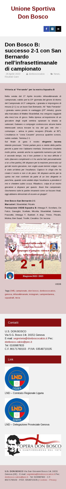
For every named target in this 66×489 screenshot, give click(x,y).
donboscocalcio (47, 291)
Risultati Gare (12, 76)
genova (8, 294)
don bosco (33, 291)
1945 (12, 291)
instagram (33, 294)
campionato (21, 291)
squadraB (9, 298)
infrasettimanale (20, 294)
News (57, 74)
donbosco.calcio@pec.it (18, 342)
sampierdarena (47, 294)
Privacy (53, 480)
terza (17, 298)
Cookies (43, 480)
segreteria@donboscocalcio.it (30, 338)
